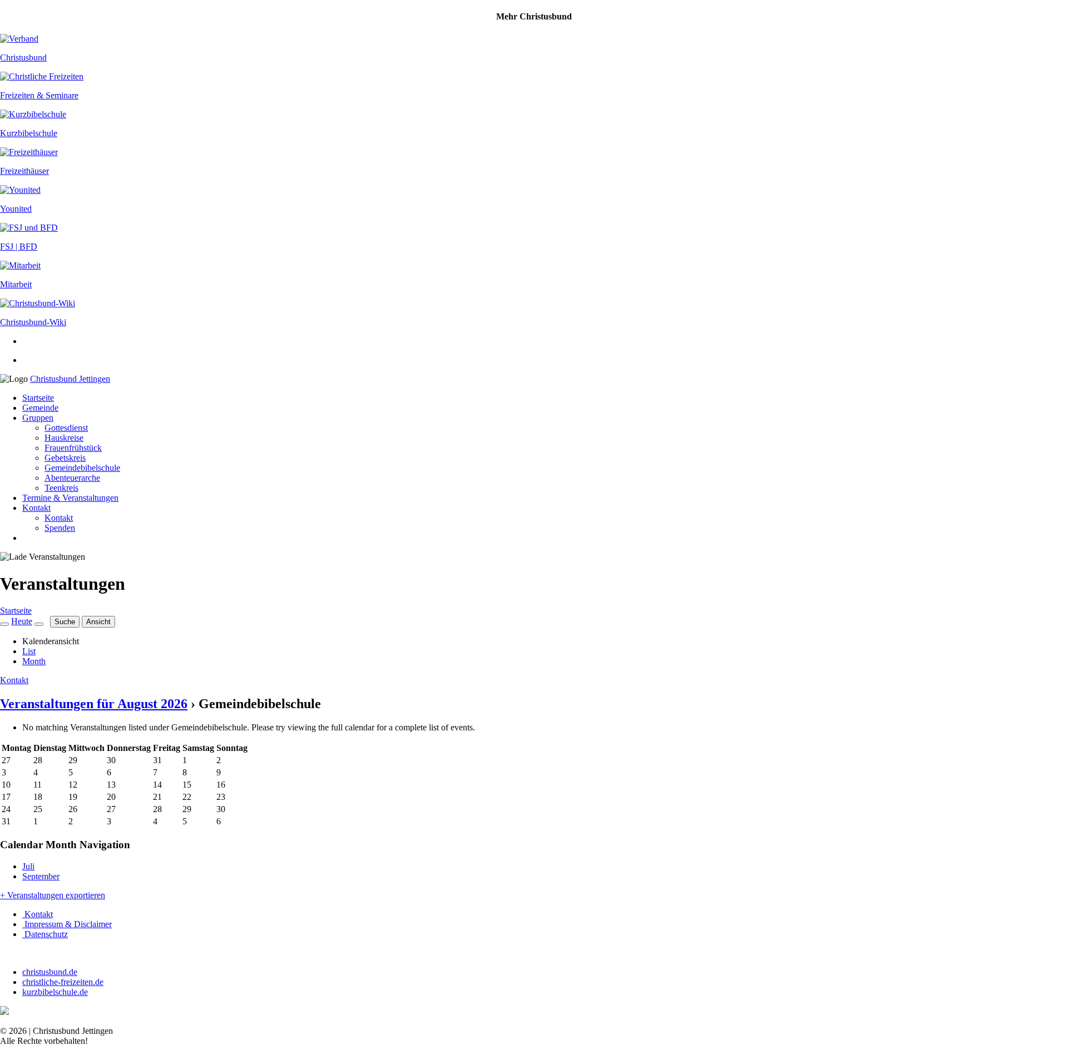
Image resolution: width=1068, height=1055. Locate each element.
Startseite (38, 397)
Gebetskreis (65, 457)
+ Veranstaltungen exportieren (52, 895)
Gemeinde (40, 407)
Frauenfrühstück (73, 447)
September (41, 876)
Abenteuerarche (72, 477)
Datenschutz (45, 934)
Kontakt (36, 507)
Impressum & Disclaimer (67, 924)
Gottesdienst (66, 427)
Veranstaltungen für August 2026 (93, 703)
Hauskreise (63, 437)
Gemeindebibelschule (82, 467)
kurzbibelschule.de (55, 992)
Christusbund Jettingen (70, 379)
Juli (28, 866)
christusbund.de (49, 972)
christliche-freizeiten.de (62, 982)
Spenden (59, 528)
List (29, 651)
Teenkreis (61, 487)
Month (34, 661)
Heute (21, 621)
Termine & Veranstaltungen (70, 497)
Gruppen (37, 417)
